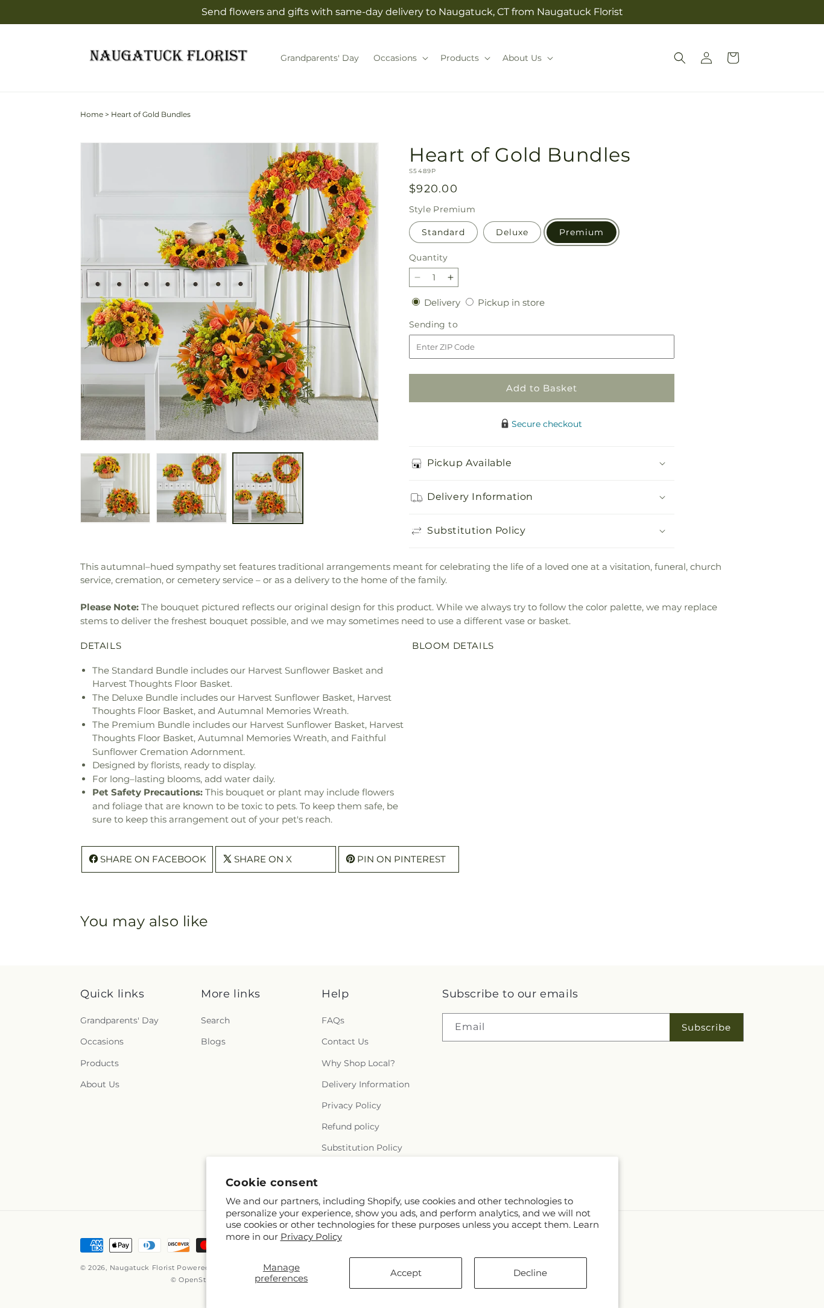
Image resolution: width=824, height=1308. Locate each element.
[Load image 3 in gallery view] (268, 488)
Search (215, 1021)
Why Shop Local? (358, 1063)
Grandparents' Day (119, 1021)
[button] (399, 58)
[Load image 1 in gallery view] (115, 488)
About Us (99, 1084)
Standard (443, 232)
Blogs (213, 1042)
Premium (581, 232)
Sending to (451, 324)
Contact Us (345, 1042)
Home (91, 114)
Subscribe (706, 1027)
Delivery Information (366, 1084)
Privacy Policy (311, 1236)
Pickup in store (511, 302)
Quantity (428, 257)
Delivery (443, 302)
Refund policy (350, 1127)
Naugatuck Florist (142, 1267)
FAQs (333, 1021)
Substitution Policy (362, 1148)
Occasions (102, 1042)
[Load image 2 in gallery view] (191, 488)
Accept (406, 1272)
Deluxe (512, 232)
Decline (530, 1272)
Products (99, 1063)
